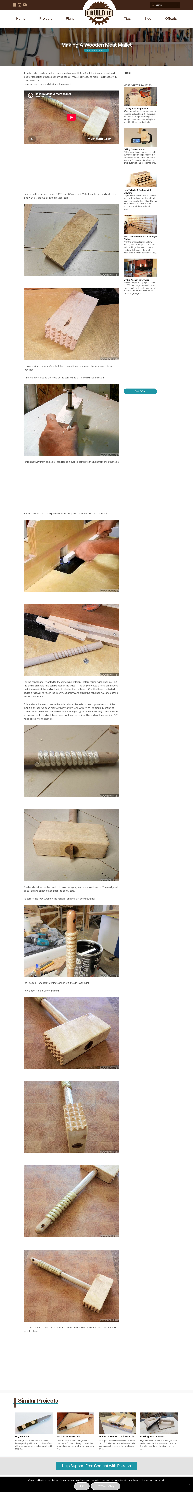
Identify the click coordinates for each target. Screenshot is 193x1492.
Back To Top (140, 391)
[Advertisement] (71, 168)
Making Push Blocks (152, 1436)
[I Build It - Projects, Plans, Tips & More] (99, 13)
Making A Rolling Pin (69, 1436)
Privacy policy (105, 1486)
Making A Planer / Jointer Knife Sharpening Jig (126, 1436)
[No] (189, 1484)
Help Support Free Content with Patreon (96, 1466)
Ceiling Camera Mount (134, 149)
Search (178, 5)
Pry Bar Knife (22, 1436)
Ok (82, 1486)
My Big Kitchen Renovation (136, 280)
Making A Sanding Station (136, 108)
